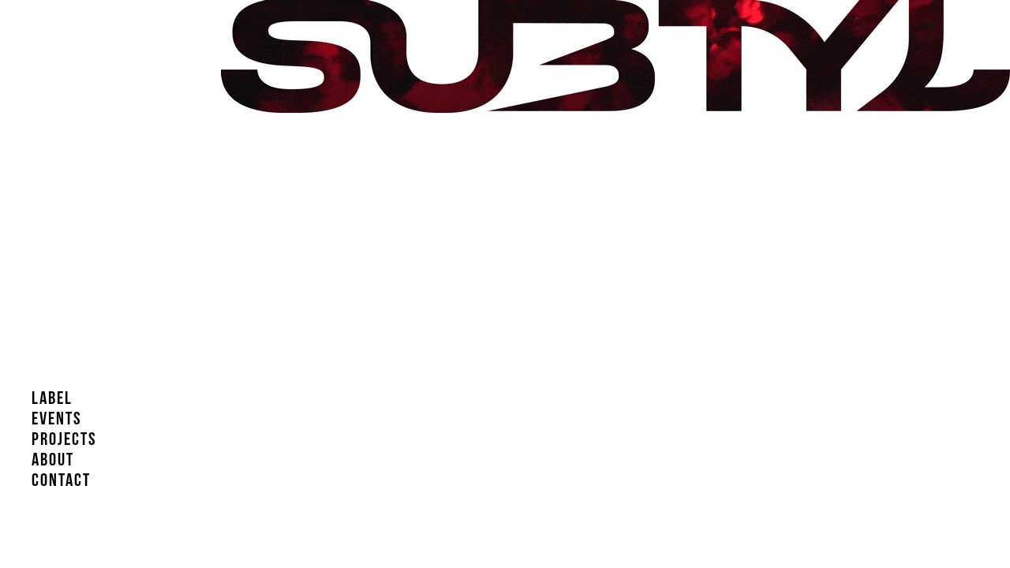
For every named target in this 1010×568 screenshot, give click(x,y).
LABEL (52, 403)
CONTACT (61, 485)
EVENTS (57, 423)
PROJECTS (64, 444)
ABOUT (53, 464)
